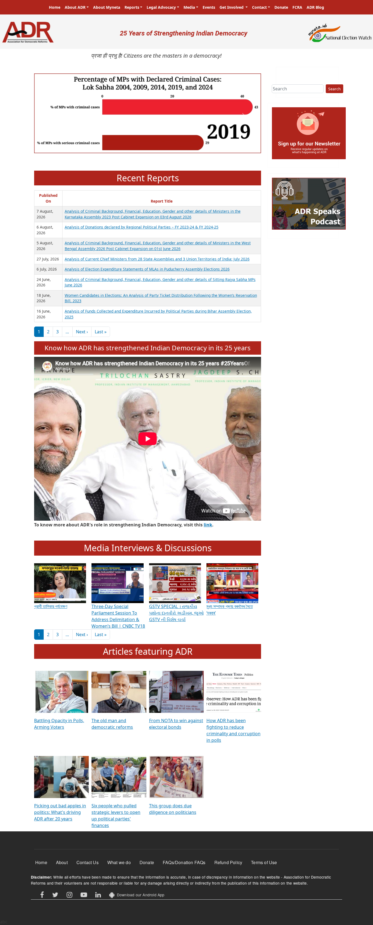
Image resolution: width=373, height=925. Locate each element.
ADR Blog (315, 7)
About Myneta (106, 7)
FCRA (297, 7)
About (62, 862)
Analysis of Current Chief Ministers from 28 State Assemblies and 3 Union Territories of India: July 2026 (157, 259)
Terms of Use (264, 862)
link (208, 525)
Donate (281, 7)
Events (209, 7)
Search (334, 88)
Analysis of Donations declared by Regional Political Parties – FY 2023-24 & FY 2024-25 (141, 227)
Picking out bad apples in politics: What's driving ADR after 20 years (60, 812)
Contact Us (87, 862)
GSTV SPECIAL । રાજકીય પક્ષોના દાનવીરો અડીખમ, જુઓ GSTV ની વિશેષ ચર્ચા (176, 612)
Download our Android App (139, 894)
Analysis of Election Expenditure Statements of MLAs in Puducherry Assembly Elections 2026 (147, 269)
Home (54, 7)
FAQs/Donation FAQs (184, 862)
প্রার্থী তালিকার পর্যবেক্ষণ (50, 606)
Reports (132, 7)
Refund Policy (228, 862)
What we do (119, 862)
